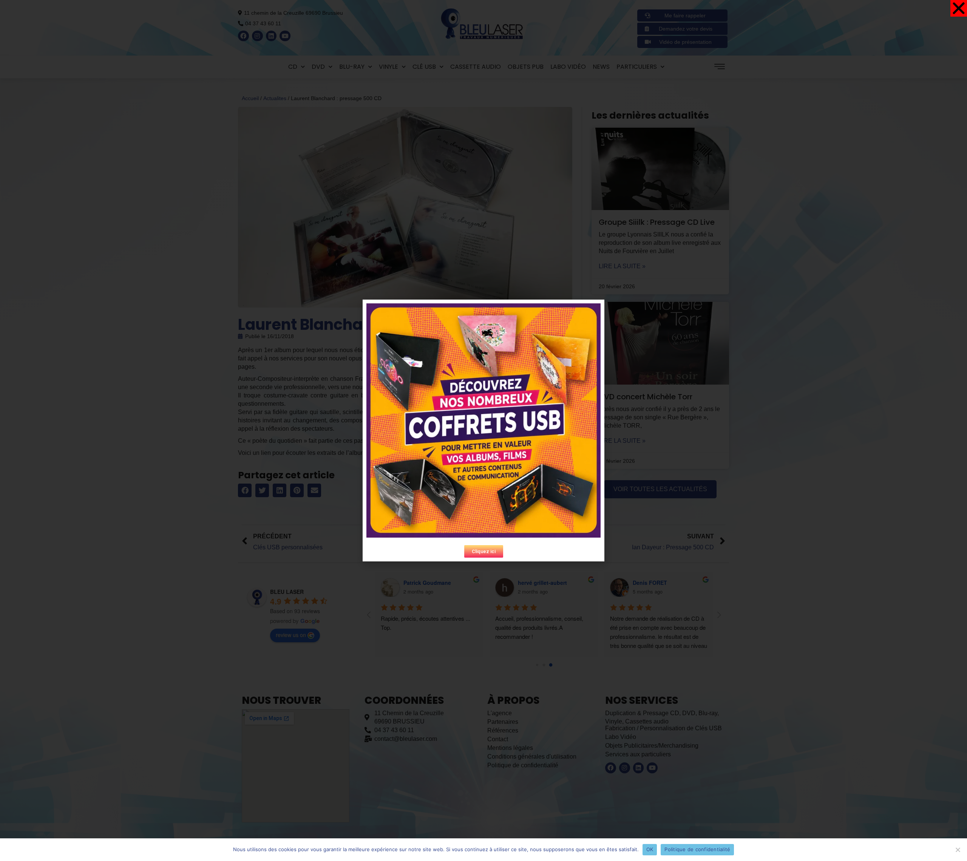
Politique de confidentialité (697, 849)
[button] (483, 551)
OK (649, 849)
